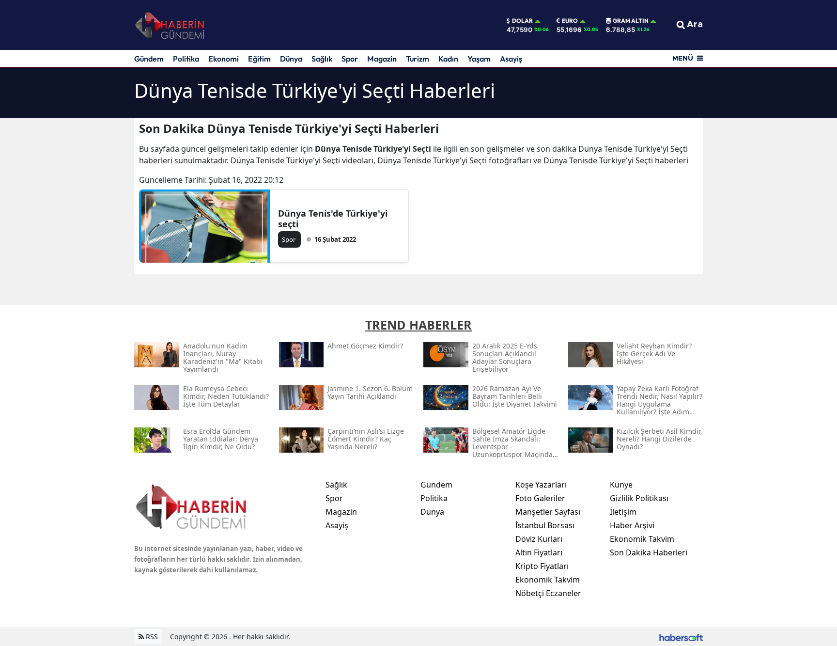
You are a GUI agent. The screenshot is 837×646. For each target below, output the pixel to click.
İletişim (623, 511)
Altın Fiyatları (538, 552)
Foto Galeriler (540, 498)
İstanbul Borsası (544, 525)
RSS (151, 636)
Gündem (149, 58)
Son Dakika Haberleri (648, 552)
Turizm (417, 58)
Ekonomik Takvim (547, 579)
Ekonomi (223, 58)
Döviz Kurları (538, 539)
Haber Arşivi (632, 525)
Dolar (522, 21)
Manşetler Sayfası (547, 511)
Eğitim (259, 58)
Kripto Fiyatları (542, 566)
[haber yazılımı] (681, 636)
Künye (621, 484)
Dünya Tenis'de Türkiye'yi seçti (333, 218)
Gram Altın (631, 21)
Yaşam (479, 58)
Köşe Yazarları (541, 484)
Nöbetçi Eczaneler (548, 593)
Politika (186, 58)
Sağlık (321, 58)
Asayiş (511, 58)
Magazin (382, 58)
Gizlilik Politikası (639, 498)
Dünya (291, 58)
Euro (570, 21)
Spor (349, 58)
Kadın (448, 58)
